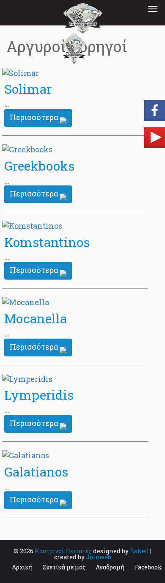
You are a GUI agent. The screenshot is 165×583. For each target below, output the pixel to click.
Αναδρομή (110, 567)
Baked (139, 551)
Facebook (148, 567)
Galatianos (36, 471)
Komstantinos (47, 242)
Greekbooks (39, 165)
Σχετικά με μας (64, 567)
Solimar (28, 89)
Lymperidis (39, 395)
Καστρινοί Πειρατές (63, 551)
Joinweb (98, 557)
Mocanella (35, 318)
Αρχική (22, 567)
